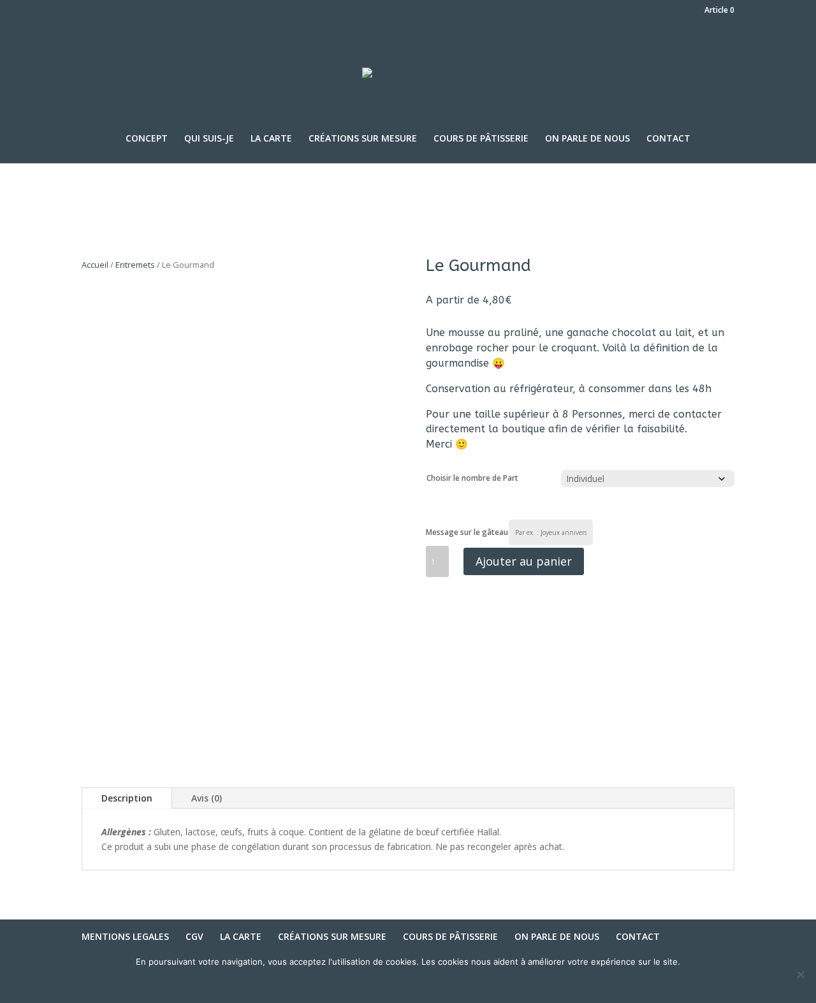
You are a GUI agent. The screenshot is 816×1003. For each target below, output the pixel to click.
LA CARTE (271, 139)
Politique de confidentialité (464, 982)
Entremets (135, 264)
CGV (194, 936)
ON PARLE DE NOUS (587, 139)
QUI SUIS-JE (209, 139)
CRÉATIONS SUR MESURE (363, 139)
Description (126, 798)
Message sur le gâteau (467, 532)
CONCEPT (147, 139)
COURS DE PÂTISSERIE (480, 139)
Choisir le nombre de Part (472, 477)
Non (375, 982)
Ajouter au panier (524, 561)
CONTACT (668, 139)
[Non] (800, 974)
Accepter (322, 982)
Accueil (95, 264)
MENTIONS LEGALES (125, 936)
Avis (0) (206, 798)
